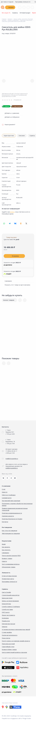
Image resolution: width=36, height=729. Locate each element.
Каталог (11, 7)
